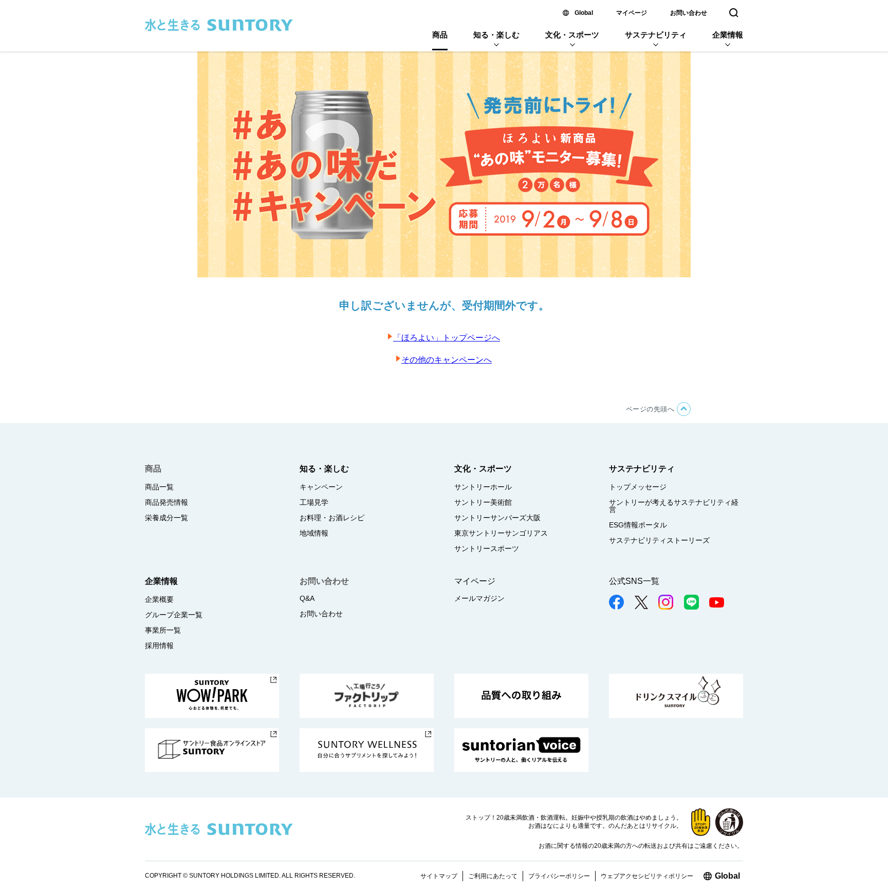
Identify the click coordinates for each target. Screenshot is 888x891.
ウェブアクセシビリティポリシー (647, 876)
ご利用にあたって (492, 876)
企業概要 (159, 599)
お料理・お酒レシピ (332, 518)
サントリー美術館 (483, 502)
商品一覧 (159, 487)
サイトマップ (438, 876)
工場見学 (314, 502)
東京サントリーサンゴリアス (501, 533)
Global (584, 12)
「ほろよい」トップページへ (446, 337)
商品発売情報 (166, 502)
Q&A (307, 598)
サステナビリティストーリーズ (659, 540)
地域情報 (314, 533)
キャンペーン (321, 487)
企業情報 (727, 34)
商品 (440, 34)
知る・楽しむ (496, 34)
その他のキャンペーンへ (446, 359)
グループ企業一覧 (173, 615)
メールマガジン (479, 598)
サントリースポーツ (486, 548)
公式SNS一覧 (634, 581)
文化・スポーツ (572, 34)
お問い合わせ (688, 12)
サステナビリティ (656, 34)
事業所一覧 (163, 630)
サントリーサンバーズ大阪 (497, 518)
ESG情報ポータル (638, 525)
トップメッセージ (638, 487)
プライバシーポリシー (559, 876)
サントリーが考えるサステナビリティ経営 (673, 506)
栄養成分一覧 (166, 518)
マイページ (631, 12)
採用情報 (159, 645)
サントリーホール (483, 487)
